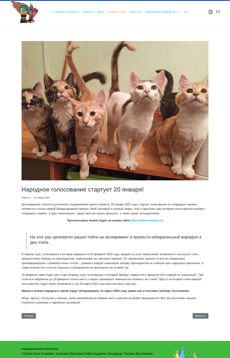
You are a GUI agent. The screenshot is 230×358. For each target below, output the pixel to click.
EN (185, 12)
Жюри (100, 12)
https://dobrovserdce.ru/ (147, 220)
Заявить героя (117, 12)
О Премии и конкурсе (66, 12)
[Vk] (210, 12)
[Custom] (218, 12)
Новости (88, 12)
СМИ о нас (135, 12)
